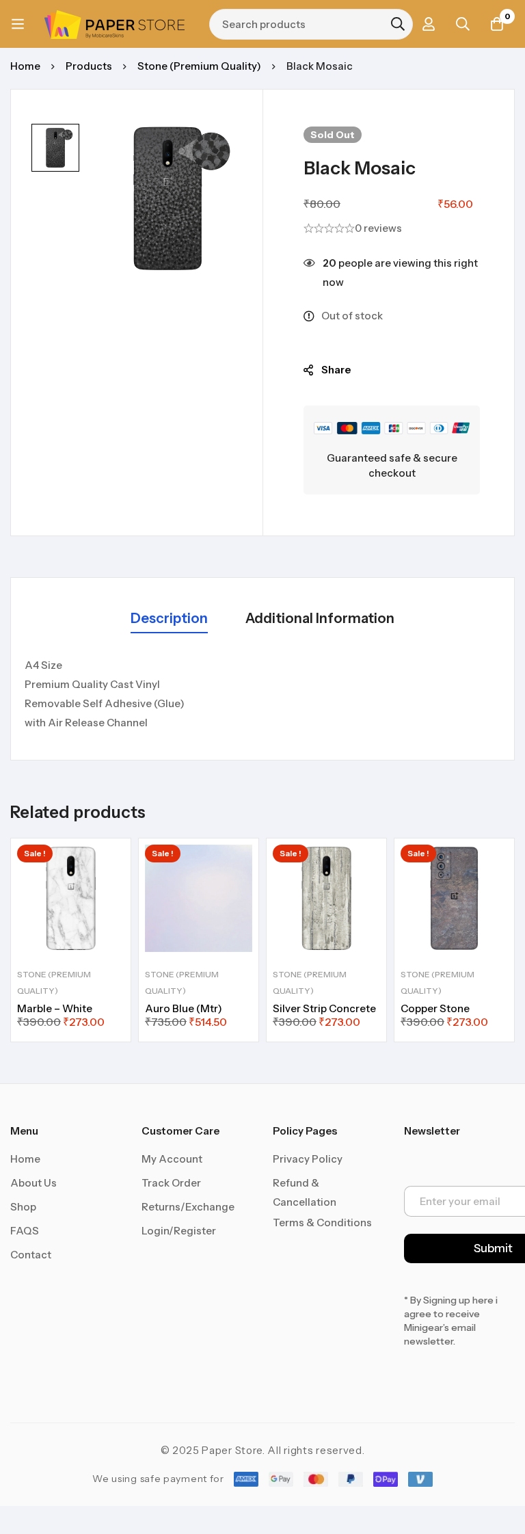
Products (89, 65)
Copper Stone (435, 1008)
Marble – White (54, 1008)
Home (25, 65)
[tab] (169, 619)
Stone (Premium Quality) (199, 65)
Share (336, 369)
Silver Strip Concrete (324, 1008)
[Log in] (429, 23)
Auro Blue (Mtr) (183, 1008)
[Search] (398, 24)
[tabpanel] (262, 694)
